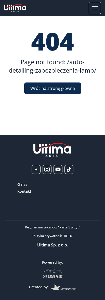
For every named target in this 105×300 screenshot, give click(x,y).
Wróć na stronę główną (52, 88)
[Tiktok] (68, 169)
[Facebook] (36, 169)
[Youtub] (58, 169)
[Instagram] (47, 169)
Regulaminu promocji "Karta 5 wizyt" (52, 227)
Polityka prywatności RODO (52, 236)
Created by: (39, 287)
